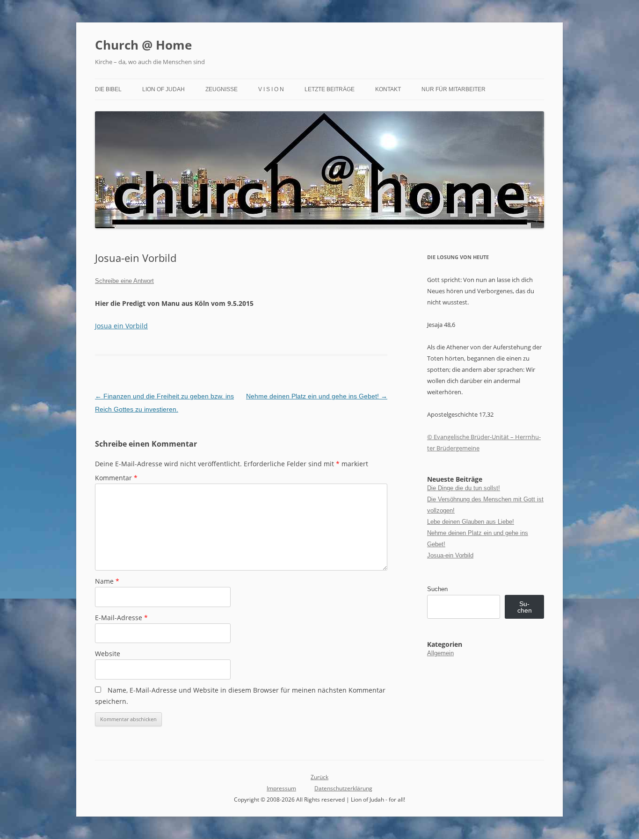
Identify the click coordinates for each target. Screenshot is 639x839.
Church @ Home (143, 44)
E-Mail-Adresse (121, 617)
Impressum (281, 788)
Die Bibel (108, 89)
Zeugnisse (221, 89)
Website (107, 653)
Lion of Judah (163, 89)
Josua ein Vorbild (121, 325)
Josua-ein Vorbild (450, 555)
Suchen (437, 589)
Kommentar (116, 477)
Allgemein (440, 653)
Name (107, 581)
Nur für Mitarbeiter (453, 89)
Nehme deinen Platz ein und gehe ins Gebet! (316, 396)
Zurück (319, 777)
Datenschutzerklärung (343, 788)
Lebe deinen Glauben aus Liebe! (470, 521)
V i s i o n (271, 89)
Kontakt (388, 89)
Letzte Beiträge (330, 89)
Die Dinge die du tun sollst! (463, 488)
